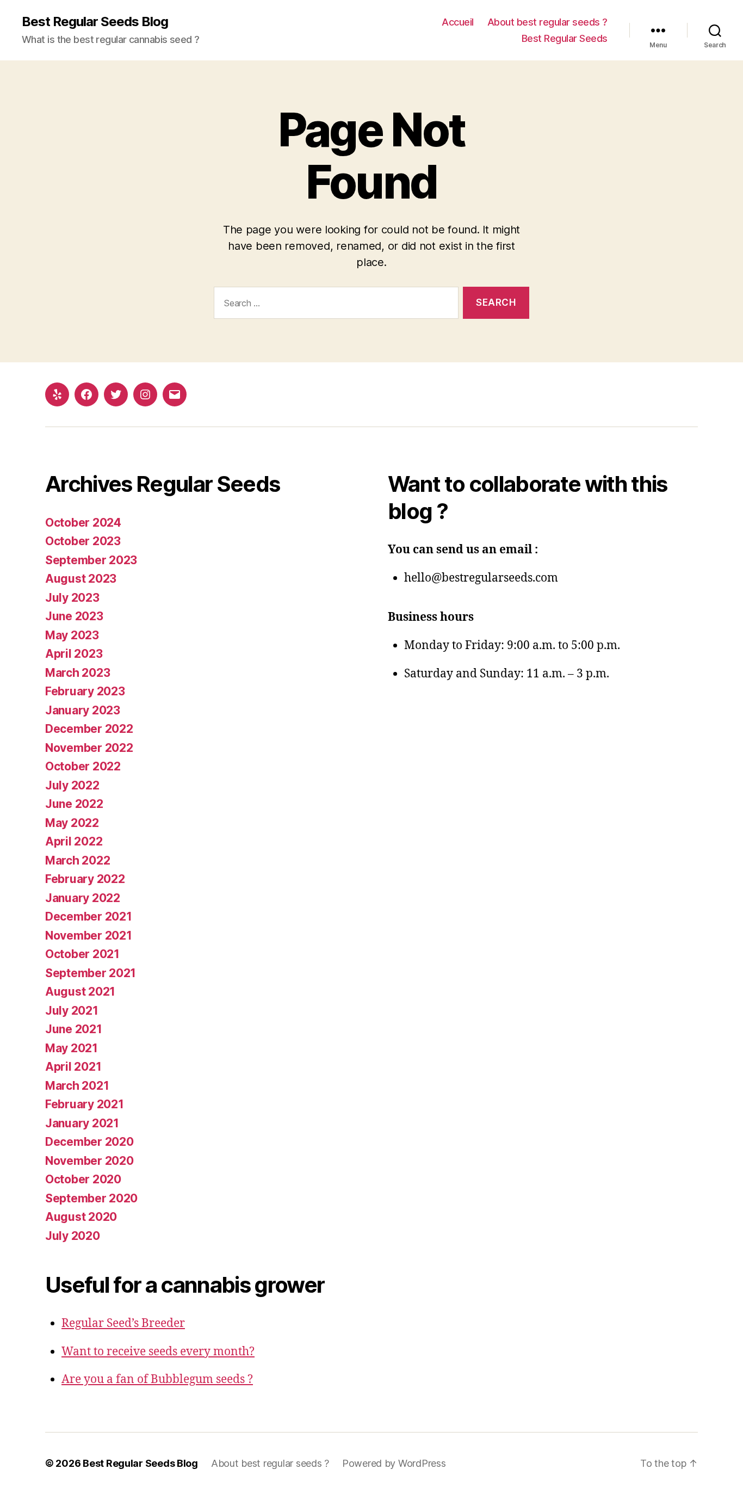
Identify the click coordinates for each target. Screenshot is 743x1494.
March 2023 (77, 673)
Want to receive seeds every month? (158, 1351)
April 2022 (73, 841)
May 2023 (72, 635)
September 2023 (91, 560)
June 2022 (74, 804)
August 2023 (80, 578)
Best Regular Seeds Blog (95, 21)
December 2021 (88, 916)
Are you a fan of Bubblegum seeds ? (157, 1379)
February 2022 (85, 879)
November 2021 (88, 935)
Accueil (458, 22)
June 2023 (74, 616)
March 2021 (77, 1085)
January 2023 (82, 710)
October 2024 (83, 522)
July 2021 (71, 1010)
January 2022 (82, 898)
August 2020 (81, 1217)
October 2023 (83, 541)
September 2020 (91, 1198)
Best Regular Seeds (565, 38)
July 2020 (72, 1236)
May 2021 (71, 1048)
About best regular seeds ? (547, 22)
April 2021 (73, 1066)
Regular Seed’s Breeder (123, 1323)
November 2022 (89, 748)
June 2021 (73, 1029)
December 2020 (89, 1142)
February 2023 (85, 691)
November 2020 (89, 1161)
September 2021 (90, 973)
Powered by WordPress (394, 1463)
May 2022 (72, 823)
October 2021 (82, 954)
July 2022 (72, 785)
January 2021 (82, 1123)
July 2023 (72, 597)
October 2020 (83, 1179)
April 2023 (73, 653)
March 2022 (77, 860)
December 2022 (89, 729)
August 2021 (80, 991)
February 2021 (84, 1104)
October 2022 (83, 766)
